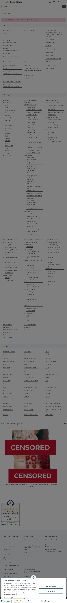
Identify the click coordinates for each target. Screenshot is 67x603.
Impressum (7, 598)
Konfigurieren (51, 591)
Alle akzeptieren (51, 586)
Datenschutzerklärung (18, 598)
